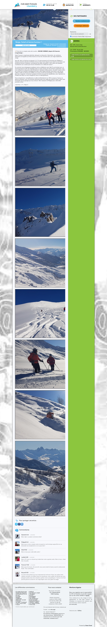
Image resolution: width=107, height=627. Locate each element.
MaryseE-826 (24, 572)
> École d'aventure (32, 599)
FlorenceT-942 (25, 565)
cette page (52, 609)
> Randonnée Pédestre (33, 601)
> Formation (18, 601)
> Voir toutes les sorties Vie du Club (80, 55)
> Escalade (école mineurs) (21, 591)
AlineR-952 (24, 549)
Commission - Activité (51, 4)
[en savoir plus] (73, 604)
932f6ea (79, 610)
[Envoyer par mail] (22, 525)
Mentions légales (75, 587)
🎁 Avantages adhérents (81, 25)
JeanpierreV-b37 (54, 44)
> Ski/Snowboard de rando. (21, 594)
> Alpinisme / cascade (20, 599)
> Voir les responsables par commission (24, 606)
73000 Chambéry (55, 594)
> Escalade (18, 596)
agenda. (88, 595)
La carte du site (69, 4)
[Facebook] (19, 525)
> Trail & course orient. (20, 603)
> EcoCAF (30, 595)
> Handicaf (31, 591)
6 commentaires (62, 46)
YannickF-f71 (54, 45)
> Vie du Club (31, 604)
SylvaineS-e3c (25, 534)
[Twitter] (16, 525)
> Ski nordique (31, 597)
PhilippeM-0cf (25, 542)
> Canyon (17, 604)
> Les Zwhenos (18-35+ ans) (35, 603)
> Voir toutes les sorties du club (81, 59)
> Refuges (17, 597)
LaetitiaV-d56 (24, 557)
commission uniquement (81, 36)
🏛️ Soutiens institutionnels (81, 21)
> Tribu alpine (31, 594)
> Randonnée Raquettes (21, 592)
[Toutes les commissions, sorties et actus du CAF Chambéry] (26, 5)
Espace (86, 4)
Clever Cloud (88, 625)
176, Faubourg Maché (54, 592)
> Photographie (32, 596)
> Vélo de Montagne (33, 598)
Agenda (76, 41)
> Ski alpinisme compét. (34, 592)
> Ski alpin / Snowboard (21, 602)
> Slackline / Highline (33, 602)
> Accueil (17, 595)
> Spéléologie (18, 598)
